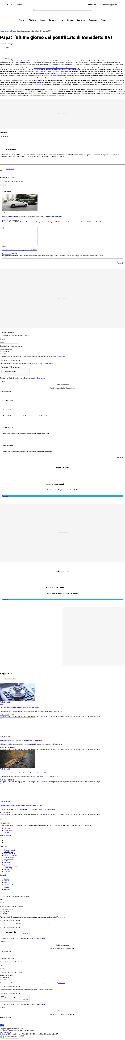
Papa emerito (18, 89)
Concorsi (5, 353)
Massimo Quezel (7, 220)
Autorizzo (5, 360)
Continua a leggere (58, 156)
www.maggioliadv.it (6, 1032)
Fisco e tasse (8, 864)
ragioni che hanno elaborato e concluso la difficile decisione (60, 69)
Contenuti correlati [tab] (10, 679)
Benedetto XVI (25, 60)
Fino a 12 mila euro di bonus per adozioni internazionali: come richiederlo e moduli (23, 773)
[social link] (3, 149)
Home (2, 31)
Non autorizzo (15, 360)
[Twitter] (62, 473)
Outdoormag (8, 868)
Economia (81, 20)
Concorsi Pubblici (56, 20)
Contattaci (7, 832)
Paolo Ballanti (6, 254)
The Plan (6, 869)
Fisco (42, 20)
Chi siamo (7, 828)
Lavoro (70, 20)
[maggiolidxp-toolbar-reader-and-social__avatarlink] (3, 48)
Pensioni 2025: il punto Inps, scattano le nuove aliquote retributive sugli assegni (22, 805)
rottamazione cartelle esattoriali (87, 25)
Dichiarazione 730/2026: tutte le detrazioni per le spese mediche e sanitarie (20, 707)
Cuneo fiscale (66, 25)
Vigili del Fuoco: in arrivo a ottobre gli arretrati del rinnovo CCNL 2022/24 (21, 740)
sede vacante (38, 82)
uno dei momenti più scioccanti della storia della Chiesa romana (55, 68)
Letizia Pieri (8, 47)
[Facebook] (56, 473)
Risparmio (93, 20)
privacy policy (40, 378)
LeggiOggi (5, 351)
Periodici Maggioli (9, 857)
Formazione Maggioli (10, 855)
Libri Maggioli (8, 852)
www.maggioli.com (17, 1029)
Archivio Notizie (10, 31)
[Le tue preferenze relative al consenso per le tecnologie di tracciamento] (10, 1036)
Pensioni (22, 20)
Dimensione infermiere (11, 866)
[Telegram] (69, 473)
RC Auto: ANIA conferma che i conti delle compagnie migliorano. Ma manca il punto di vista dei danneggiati (32, 216)
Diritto (6, 860)
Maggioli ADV (8, 859)
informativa (61, 356)
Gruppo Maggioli (9, 850)
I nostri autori (8, 830)
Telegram (5, 496)
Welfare (32, 20)
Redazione (3, 812)
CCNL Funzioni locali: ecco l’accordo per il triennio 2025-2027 (19, 250)
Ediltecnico (7, 862)
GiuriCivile (7, 871)
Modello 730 (42, 25)
